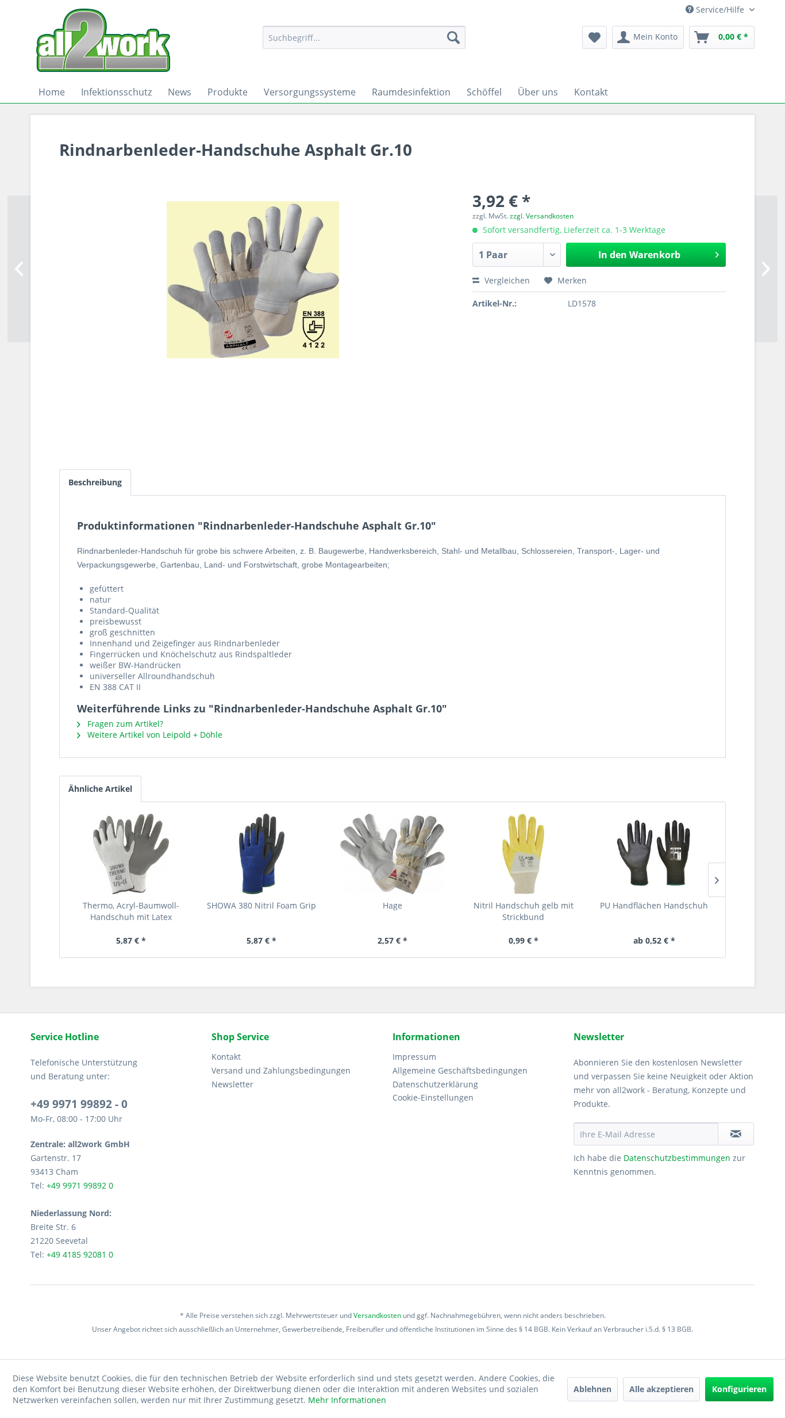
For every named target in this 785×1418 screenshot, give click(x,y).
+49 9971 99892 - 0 (79, 1104)
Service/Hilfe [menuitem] (720, 9)
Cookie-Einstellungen (433, 1097)
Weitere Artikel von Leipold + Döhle (153, 734)
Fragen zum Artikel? (124, 723)
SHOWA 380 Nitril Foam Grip (261, 905)
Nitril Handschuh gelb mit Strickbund (524, 911)
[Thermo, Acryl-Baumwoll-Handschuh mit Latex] (131, 854)
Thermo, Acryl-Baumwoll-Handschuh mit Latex (131, 911)
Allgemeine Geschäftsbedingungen (460, 1070)
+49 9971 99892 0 (80, 1185)
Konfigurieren (739, 1388)
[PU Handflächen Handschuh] (654, 854)
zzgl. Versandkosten (542, 216)
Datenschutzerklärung (435, 1084)
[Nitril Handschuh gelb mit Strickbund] (523, 854)
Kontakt (226, 1056)
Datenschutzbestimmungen (677, 1157)
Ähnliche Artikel (100, 788)
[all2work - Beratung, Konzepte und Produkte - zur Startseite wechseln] (103, 40)
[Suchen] (453, 37)
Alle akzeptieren (661, 1388)
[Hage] (392, 854)
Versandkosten (377, 1315)
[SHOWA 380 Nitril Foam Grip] (262, 854)
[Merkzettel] (594, 37)
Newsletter (232, 1084)
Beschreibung (95, 482)
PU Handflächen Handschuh (654, 905)
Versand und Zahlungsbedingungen (281, 1070)
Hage (392, 905)
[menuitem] (364, 37)
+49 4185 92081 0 (80, 1254)
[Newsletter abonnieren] (736, 1133)
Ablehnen (592, 1388)
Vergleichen (506, 280)
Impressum (414, 1056)
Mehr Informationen (347, 1399)
